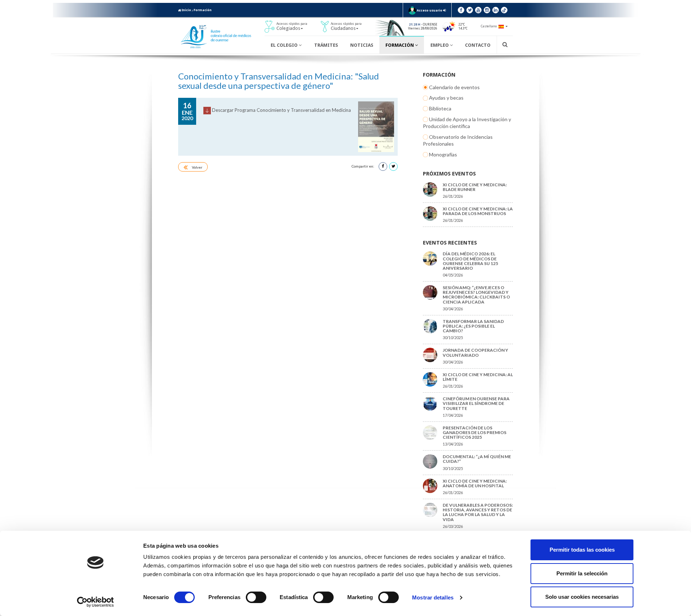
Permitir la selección (582, 573)
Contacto (478, 45)
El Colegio (285, 45)
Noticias (361, 45)
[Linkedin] (495, 10)
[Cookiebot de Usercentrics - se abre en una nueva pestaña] (95, 602)
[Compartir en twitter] (393, 166)
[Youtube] (478, 10)
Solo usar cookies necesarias (582, 597)
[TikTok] (504, 10)
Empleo (440, 45)
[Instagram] (487, 10)
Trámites (326, 45)
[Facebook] (461, 10)
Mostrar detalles (432, 597)
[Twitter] (469, 10)
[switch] (256, 597)
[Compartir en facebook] (383, 166)
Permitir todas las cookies (582, 550)
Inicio (186, 10)
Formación (203, 10)
